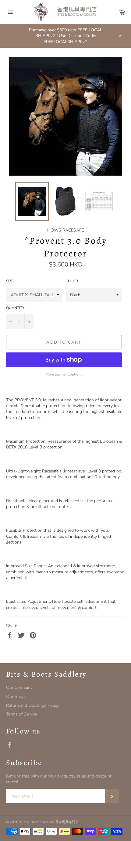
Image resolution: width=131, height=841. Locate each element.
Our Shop (15, 696)
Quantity (15, 307)
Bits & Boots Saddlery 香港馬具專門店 (49, 822)
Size (9, 281)
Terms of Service (21, 714)
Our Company (19, 687)
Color (72, 281)
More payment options (64, 374)
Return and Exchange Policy (32, 705)
